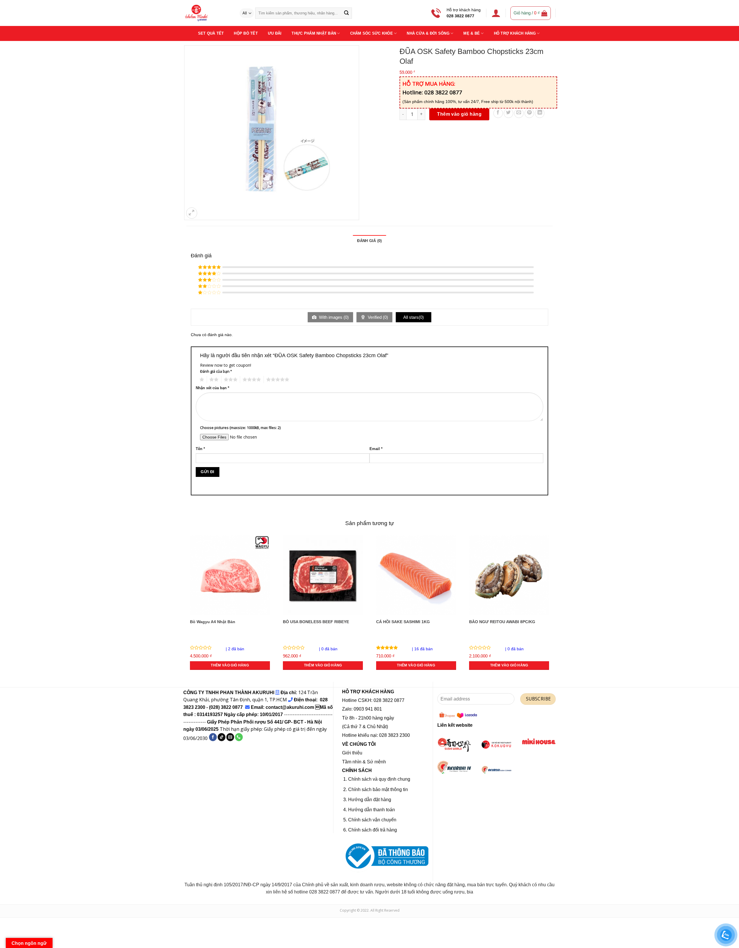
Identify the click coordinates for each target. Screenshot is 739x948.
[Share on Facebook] (498, 113)
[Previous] (186, 608)
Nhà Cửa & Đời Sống (428, 33)
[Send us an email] (230, 737)
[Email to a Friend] (519, 113)
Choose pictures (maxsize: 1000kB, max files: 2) (240, 427)
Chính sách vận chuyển (372, 819)
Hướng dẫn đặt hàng (369, 799)
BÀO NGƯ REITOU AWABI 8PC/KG (502, 621)
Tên (200, 449)
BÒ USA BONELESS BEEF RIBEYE (316, 621)
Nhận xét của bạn (212, 388)
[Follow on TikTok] (221, 737)
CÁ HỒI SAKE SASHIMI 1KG (403, 621)
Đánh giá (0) (369, 241)
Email (376, 449)
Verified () (377, 317)
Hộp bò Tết (246, 33)
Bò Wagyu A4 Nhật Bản (212, 621)
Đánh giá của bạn (216, 371)
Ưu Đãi (275, 33)
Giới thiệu (352, 752)
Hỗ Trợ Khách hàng (515, 33)
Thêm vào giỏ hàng (459, 114)
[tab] (369, 241)
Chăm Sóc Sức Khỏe (371, 33)
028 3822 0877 (460, 16)
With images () (333, 317)
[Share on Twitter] (508, 113)
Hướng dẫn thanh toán (371, 809)
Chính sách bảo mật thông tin (378, 789)
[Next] (552, 608)
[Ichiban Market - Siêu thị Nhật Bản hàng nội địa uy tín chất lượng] (207, 13)
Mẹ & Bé (471, 33)
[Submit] (346, 13)
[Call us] (239, 737)
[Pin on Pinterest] (529, 113)
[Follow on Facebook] (213, 737)
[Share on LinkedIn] (539, 113)
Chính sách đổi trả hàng (372, 829)
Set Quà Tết (211, 33)
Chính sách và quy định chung (379, 779)
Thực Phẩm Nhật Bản (314, 33)
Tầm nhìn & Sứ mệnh (364, 761)
